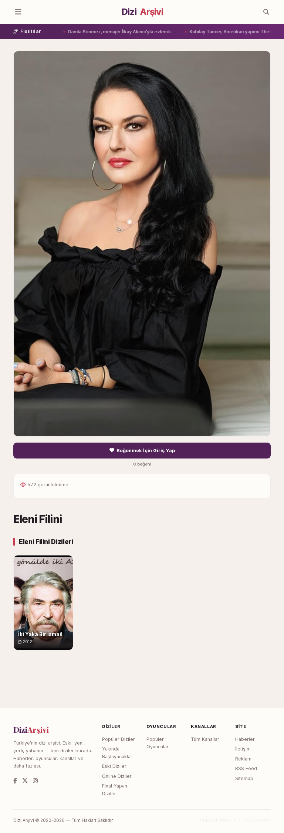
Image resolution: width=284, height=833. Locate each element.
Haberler (245, 739)
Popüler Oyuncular (157, 743)
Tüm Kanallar (205, 739)
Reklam (243, 759)
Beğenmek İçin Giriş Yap (145, 450)
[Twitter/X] (25, 780)
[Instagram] (35, 780)
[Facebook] (15, 780)
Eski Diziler (114, 766)
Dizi (142, 12)
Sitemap (244, 778)
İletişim (243, 749)
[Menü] (18, 12)
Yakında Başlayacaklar (117, 752)
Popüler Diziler (118, 739)
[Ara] (266, 12)
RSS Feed (246, 768)
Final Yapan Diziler (114, 789)
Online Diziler (117, 776)
